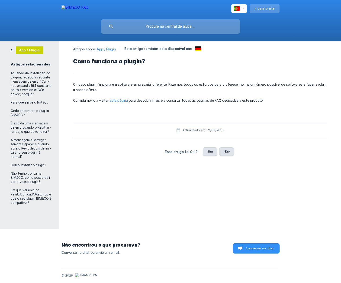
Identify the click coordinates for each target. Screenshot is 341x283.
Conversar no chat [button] (259, 248)
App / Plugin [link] (106, 49)
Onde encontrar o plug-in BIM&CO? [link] (30, 113)
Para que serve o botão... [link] (29, 102)
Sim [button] (210, 151)
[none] (74, 8)
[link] (27, 50)
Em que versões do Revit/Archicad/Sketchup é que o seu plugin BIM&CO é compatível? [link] (31, 196)
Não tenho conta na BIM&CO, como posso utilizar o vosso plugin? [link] (31, 178)
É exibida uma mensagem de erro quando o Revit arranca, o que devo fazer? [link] (31, 127)
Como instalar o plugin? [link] (28, 165)
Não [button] (227, 151)
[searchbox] (170, 26)
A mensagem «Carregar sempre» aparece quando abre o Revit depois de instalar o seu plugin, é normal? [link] (31, 148)
